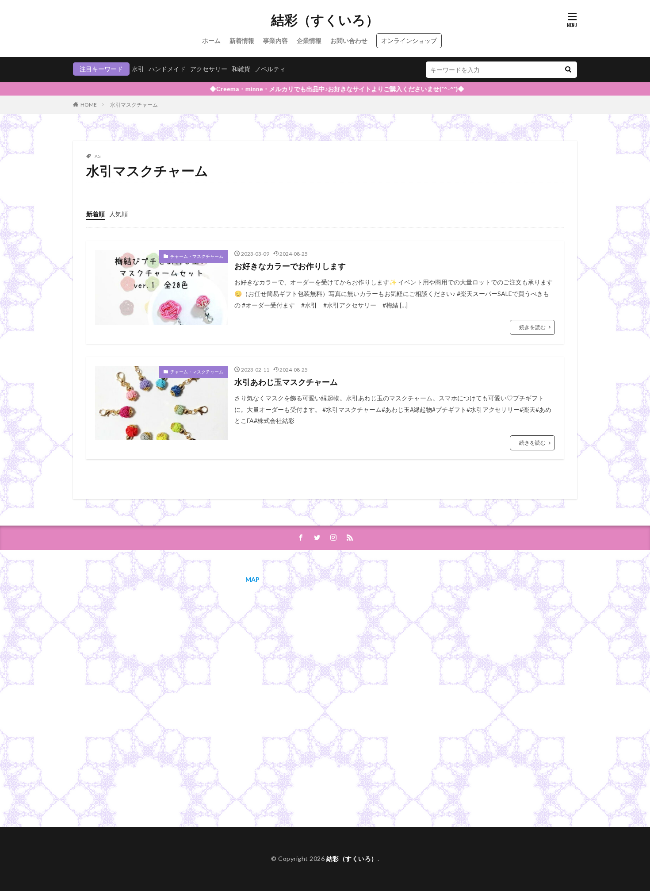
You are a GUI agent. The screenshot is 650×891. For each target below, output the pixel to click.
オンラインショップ (409, 40)
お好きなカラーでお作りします (290, 266)
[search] (568, 69)
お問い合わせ (348, 40)
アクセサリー (208, 69)
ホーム (211, 40)
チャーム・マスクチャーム (196, 256)
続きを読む (532, 327)
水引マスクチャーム (134, 104)
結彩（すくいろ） (325, 20)
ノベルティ (270, 69)
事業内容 (275, 40)
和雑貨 (241, 69)
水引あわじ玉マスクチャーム (286, 382)
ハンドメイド (167, 69)
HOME (88, 104)
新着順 (95, 214)
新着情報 (241, 40)
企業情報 (309, 40)
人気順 (118, 214)
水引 (138, 69)
